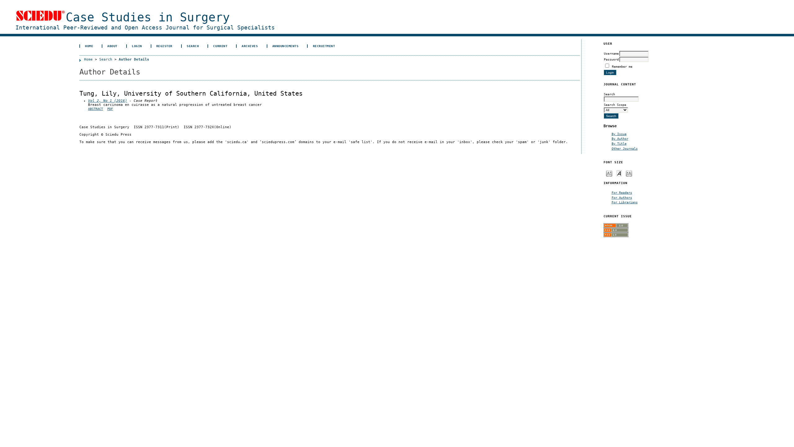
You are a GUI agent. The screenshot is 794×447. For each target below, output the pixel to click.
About (112, 46)
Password (611, 59)
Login (137, 46)
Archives (250, 46)
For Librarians (625, 202)
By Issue (619, 134)
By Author (620, 138)
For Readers (622, 192)
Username (611, 53)
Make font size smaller (609, 173)
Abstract (95, 109)
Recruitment (324, 46)
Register (164, 46)
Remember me (622, 66)
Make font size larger (629, 173)
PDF (110, 109)
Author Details (134, 59)
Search (193, 46)
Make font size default (619, 173)
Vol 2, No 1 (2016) (107, 101)
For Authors (622, 197)
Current (220, 46)
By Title (619, 143)
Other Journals (625, 148)
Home (89, 46)
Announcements (285, 46)
